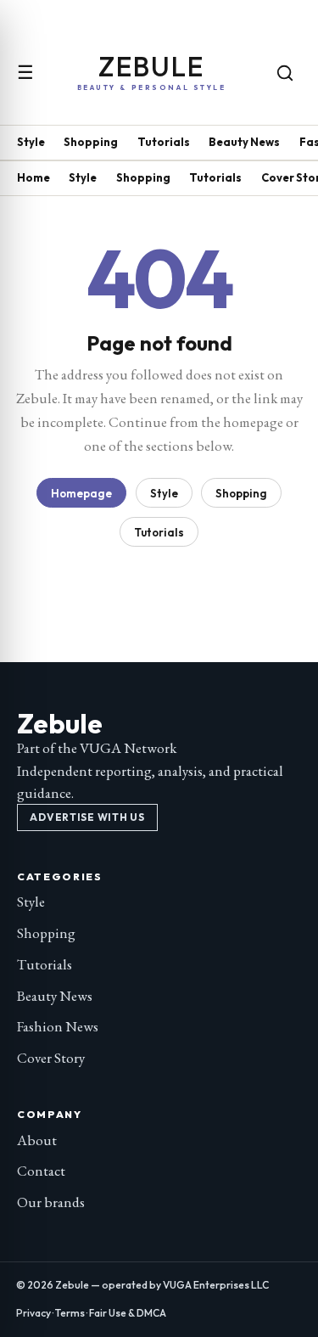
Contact (41, 1170)
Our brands (51, 1202)
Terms (70, 1312)
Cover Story (51, 1057)
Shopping (91, 142)
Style (31, 142)
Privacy (33, 1312)
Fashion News (57, 1026)
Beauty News (244, 142)
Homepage (81, 493)
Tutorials (163, 142)
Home (33, 177)
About (37, 1140)
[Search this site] (285, 73)
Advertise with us (87, 817)
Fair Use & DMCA (127, 1312)
